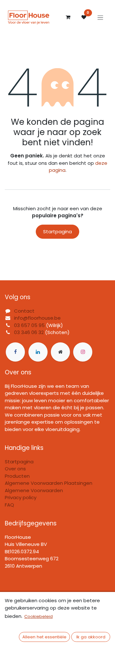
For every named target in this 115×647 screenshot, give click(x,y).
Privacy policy (20, 497)
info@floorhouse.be (37, 318)
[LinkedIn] (38, 352)
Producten (17, 476)
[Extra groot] (60, 352)
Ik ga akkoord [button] (90, 637)
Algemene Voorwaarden (34, 490)
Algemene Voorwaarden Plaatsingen (48, 483)
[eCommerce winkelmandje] (68, 17)
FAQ (9, 504)
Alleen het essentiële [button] (44, 637)
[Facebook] (15, 352)
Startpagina (57, 231)
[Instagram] (82, 352)
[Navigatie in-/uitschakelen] (100, 17)
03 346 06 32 (29, 332)
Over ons (15, 468)
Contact (24, 311)
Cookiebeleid (38, 616)
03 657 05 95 (29, 325)
